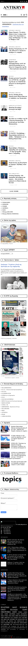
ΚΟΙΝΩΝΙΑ (24, 614)
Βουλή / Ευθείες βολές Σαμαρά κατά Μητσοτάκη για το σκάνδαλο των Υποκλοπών (18, 96)
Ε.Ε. (2, 614)
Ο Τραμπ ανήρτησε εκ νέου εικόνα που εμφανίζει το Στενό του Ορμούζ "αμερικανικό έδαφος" (18, 438)
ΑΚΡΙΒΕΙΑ (12, 619)
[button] (2, 1)
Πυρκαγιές (13, 626)
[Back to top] (24, 642)
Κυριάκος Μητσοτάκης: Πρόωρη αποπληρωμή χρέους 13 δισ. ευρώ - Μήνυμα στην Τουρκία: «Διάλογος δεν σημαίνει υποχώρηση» (14, 429)
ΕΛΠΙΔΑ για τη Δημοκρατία (8, 395)
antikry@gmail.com (22, 524)
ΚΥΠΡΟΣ (3, 621)
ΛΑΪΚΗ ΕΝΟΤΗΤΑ (6, 416)
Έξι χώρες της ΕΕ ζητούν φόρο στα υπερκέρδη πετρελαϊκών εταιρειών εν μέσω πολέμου (19, 463)
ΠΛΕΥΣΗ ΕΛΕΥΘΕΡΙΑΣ (7, 399)
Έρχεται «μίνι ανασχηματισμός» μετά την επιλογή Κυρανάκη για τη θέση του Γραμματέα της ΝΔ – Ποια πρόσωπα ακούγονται (17, 65)
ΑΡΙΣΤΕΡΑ (3, 629)
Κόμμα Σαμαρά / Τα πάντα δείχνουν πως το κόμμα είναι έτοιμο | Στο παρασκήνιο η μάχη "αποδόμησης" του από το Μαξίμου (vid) (17, 36)
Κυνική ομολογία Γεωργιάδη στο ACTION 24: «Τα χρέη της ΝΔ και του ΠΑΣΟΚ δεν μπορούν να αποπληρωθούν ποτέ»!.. (17, 81)
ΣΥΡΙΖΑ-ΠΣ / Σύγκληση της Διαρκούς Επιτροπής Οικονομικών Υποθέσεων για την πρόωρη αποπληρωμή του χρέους (13, 446)
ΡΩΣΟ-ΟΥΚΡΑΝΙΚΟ (6, 622)
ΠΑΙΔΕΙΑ (16, 617)
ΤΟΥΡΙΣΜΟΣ (3, 630)
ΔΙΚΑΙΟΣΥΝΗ (21, 619)
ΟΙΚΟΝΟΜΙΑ (6, 612)
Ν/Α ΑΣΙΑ (22, 626)
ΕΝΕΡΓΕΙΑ (7, 617)
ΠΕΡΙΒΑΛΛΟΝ (20, 621)
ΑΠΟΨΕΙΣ (11, 131)
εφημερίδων (13, 377)
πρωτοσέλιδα (8, 377)
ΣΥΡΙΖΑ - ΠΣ (5, 404)
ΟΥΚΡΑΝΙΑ (24, 617)
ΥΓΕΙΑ (6, 616)
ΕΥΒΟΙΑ (11, 621)
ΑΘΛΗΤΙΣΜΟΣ (4, 626)
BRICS (15, 622)
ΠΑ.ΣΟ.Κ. (4, 391)
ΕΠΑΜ (3, 414)
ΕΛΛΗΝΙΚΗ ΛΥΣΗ (6, 393)
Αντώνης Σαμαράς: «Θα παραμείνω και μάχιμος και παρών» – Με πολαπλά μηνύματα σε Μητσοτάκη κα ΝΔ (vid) (17, 179)
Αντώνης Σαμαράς (15, 30)
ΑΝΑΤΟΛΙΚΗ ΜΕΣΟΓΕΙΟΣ (19, 627)
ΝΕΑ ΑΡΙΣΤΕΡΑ (5, 408)
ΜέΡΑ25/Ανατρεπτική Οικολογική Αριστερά (12, 401)
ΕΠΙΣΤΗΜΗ (6, 624)
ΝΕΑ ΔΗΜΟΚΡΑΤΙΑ (14, 173)
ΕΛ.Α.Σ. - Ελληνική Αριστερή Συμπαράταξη (12, 389)
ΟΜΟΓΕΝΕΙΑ (22, 629)
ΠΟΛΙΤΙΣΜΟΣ (23, 616)
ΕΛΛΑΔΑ (11, 76)
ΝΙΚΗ (3, 410)
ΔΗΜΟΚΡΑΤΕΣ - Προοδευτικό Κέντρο (11, 406)
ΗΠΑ (13, 616)
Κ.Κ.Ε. (3, 397)
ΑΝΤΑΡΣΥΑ (4, 412)
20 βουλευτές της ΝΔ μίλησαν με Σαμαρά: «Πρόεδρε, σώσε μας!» (18, 164)
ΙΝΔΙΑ (5, 619)
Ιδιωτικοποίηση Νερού (6, 627)
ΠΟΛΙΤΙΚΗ (5, 607)
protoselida (17, 377)
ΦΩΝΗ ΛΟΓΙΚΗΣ (6, 403)
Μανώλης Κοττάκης (15, 105)
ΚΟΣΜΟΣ (23, 607)
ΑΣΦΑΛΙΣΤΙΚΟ (23, 622)
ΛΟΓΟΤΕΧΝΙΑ (13, 629)
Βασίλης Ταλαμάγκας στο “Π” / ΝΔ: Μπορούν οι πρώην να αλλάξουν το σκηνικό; (18, 50)
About (2, 1)
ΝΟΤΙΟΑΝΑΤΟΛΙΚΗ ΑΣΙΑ (19, 624)
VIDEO (20, 612)
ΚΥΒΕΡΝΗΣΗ (12, 59)
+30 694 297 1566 (6, 527)
